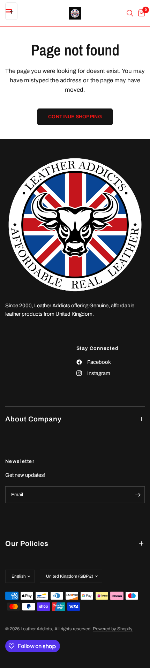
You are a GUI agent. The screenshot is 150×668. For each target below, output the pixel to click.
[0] (140, 13)
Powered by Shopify (113, 628)
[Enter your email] (138, 494)
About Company (33, 419)
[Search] (130, 13)
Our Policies (26, 543)
